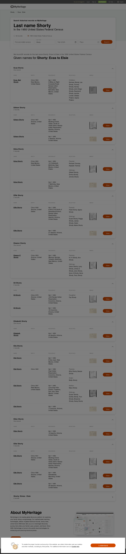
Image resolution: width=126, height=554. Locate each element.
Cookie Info (75, 547)
